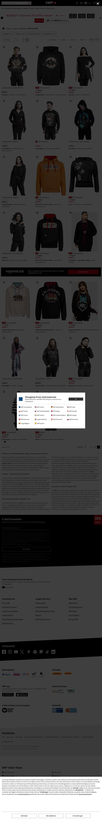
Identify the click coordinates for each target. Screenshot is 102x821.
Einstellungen (78, 816)
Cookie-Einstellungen (24, 794)
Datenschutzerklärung (85, 794)
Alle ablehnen (51, 816)
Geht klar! (24, 816)
